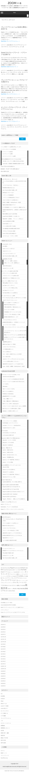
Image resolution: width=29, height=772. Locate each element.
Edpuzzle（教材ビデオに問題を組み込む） (11, 438)
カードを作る (5, 383)
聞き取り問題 (16, 588)
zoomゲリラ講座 (4, 705)
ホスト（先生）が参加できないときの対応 (12, 354)
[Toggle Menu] (28, 15)
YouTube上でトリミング (8, 290)
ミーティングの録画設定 (8, 195)
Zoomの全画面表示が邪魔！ (8, 221)
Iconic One (7, 770)
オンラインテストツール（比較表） (10, 420)
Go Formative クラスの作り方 (9, 432)
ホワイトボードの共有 (9, 309)
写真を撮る (5, 386)
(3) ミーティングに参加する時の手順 (10, 271)
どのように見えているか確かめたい (10, 199)
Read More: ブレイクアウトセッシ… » (10, 94)
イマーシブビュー (5, 609)
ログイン (3, 750)
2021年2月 (3, 661)
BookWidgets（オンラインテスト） (10, 422)
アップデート (22, 572)
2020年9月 (3, 671)
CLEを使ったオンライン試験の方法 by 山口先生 (13, 161)
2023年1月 (3, 624)
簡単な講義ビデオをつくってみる (10, 282)
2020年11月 (3, 666)
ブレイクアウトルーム (19, 44)
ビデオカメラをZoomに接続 (8, 231)
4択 (1, 567)
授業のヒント (15, 74)
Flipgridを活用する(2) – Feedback (9, 494)
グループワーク (4, 46)
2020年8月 (3, 673)
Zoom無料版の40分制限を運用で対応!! (11, 228)
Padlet (26, 567)
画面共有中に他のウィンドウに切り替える (12, 532)
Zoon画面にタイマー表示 (6, 602)
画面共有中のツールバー (8, 537)
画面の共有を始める (7, 265)
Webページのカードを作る (8, 388)
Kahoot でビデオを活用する (8, 469)
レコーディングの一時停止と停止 (10, 287)
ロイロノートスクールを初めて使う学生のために (13, 381)
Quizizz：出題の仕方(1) (7, 449)
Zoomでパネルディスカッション (9, 300)
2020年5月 (3, 680)
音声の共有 (3, 740)
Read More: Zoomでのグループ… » (9, 66)
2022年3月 (3, 629)
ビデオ (19, 72)
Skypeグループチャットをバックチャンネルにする (12, 509)
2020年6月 (3, 678)
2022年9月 (3, 627)
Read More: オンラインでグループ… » (10, 121)
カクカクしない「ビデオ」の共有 (10, 235)
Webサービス (4, 703)
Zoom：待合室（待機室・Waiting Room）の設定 (13, 366)
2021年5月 (3, 653)
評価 (21, 588)
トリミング (4, 576)
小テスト (14, 585)
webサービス (15, 569)
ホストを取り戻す (6, 356)
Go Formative (5, 430)
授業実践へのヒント (5, 728)
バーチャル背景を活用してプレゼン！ (11, 361)
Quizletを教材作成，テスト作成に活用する (12, 481)
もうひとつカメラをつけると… (9, 346)
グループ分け (21, 99)
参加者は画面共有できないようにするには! (12, 535)
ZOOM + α (14, 2)
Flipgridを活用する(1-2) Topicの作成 (10, 489)
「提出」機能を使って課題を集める (10, 401)
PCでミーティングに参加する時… (10, 273)
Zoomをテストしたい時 (7, 268)
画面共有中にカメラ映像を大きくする (11, 278)
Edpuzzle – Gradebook (7, 445)
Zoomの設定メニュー (7, 223)
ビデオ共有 (19, 576)
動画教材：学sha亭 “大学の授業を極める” (10, 168)
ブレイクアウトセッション (12, 101)
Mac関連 (3, 696)
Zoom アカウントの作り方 (8, 248)
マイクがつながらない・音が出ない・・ (11, 185)
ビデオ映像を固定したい (8, 349)
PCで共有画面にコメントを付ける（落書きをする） (14, 207)
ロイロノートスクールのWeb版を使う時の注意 (13, 379)
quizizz (10, 569)
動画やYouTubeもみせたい (10, 304)
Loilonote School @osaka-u (8, 376)
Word (19, 569)
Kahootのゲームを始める (8, 471)
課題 (23, 588)
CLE (1, 693)
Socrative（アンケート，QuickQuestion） (11, 425)
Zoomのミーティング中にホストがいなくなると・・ (14, 359)
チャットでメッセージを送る (9, 324)
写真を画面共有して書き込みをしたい (12, 307)
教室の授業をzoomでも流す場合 (9, 213)
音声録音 (13, 590)
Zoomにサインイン (6, 251)
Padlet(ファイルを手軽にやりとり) (8, 501)
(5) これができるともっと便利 (8, 295)
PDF (2, 569)
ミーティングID (24, 580)
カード (20, 574)
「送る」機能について (7, 398)
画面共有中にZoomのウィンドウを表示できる (12, 363)
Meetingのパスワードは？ (8, 192)
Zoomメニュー (10, 572)
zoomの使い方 (10, 44)
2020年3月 (3, 685)
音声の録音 (3, 742)
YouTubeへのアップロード (8, 285)
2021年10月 (3, 641)
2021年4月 (3, 656)
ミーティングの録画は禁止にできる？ (11, 197)
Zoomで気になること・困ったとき (9, 179)
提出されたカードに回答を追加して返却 (11, 408)
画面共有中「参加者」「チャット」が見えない (13, 218)
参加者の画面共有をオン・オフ (11, 316)
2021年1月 (3, 663)
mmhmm (3, 698)
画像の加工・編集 (5, 732)
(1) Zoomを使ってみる (7, 244)
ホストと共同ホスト (7, 351)
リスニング (3, 582)
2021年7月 (3, 649)
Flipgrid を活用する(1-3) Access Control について (13, 491)
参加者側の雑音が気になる (8, 187)
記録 (19, 74)
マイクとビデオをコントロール (9, 319)
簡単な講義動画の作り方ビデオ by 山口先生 (11, 159)
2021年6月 (3, 651)
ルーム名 (22, 46)
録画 (22, 74)
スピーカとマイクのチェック (9, 253)
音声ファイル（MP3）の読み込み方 (10, 403)
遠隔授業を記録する (7, 341)
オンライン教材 (15, 574)
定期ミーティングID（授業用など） (12, 262)
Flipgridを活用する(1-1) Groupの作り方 (11, 486)
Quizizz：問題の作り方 (7, 447)
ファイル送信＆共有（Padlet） (9, 226)
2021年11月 (3, 639)
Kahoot (23, 567)
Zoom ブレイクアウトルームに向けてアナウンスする (13, 612)
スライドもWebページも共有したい (11, 302)
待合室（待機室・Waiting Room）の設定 (11, 202)
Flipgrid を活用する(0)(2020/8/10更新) (10, 484)
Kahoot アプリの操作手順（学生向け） (11, 474)
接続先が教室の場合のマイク (9, 204)
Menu (14, 12)
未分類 (2, 730)
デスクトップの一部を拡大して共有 (12, 314)
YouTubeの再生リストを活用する (10, 292)
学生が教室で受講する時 (8, 552)
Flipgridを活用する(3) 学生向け (9, 496)
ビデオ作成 (13, 576)
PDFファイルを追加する (7, 391)
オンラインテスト (5, 710)
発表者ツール (10, 588)
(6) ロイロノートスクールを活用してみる (11, 374)
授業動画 (3, 725)
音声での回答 (8, 590)
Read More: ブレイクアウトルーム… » (10, 41)
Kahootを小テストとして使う (9, 476)
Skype (2, 701)
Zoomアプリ (4, 572)
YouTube (23, 569)
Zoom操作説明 (16, 572)
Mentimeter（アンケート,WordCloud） (9, 506)
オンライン (3, 126)
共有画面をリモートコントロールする (12, 311)
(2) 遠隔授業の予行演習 (7, 258)
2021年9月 (3, 644)
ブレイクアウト (18, 126)
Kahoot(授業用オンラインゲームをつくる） (11, 465)
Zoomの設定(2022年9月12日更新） (9, 604)
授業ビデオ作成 (21, 585)
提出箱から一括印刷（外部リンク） (10, 410)
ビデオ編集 (3, 715)
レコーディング (9, 582)
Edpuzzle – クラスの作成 (8, 442)
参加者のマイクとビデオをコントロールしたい (13, 550)
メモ (2, 720)
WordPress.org (4, 757)
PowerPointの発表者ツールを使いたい (11, 216)
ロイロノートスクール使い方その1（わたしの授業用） (14, 406)
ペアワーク (8, 74)
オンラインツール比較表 (7, 151)
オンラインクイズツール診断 (9, 156)
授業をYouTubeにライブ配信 (9, 344)
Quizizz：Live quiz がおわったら (9, 454)
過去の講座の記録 (5, 171)
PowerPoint (6, 569)
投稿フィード (4, 753)
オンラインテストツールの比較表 (8, 149)
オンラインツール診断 (7, 153)
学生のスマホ (7, 585)
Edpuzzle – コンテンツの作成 (9, 440)
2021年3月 (3, 658)
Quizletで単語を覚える (7, 479)
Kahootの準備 (5, 467)
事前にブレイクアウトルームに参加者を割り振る (15, 334)
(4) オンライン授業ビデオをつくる (9, 280)
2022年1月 (3, 634)
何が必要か (5, 246)
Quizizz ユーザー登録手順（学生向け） (11, 459)
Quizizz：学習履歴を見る (8, 457)
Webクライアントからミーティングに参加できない (12, 607)
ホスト (20, 580)
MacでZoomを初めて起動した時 (9, 190)
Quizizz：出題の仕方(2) (7, 452)
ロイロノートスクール (6, 723)
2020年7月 (3, 676)
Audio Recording (6, 567)
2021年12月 (3, 636)
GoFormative (17, 567)
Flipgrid (12, 567)
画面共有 (3, 735)
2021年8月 (3, 646)
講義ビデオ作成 (4, 737)
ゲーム (23, 574)
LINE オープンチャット (6, 504)
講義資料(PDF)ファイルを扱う (9, 396)
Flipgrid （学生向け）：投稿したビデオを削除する (13, 498)
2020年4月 (3, 683)
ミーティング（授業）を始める (10, 260)
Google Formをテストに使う (8, 427)
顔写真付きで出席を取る (8, 393)
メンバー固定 (22, 101)
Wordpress (21, 770)
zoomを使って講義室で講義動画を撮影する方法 (13, 163)
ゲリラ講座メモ (4, 713)
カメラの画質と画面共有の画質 (9, 540)
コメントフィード (5, 755)
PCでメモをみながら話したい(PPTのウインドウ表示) (14, 297)
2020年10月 (3, 668)
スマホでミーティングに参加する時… (10, 275)
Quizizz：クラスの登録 (7, 462)
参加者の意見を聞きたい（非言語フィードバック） (14, 322)
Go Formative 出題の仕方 (8, 435)
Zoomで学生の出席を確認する (8, 166)
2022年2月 (3, 631)
